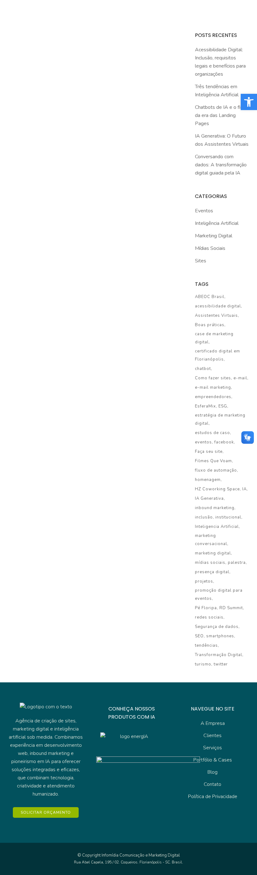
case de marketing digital (214, 338)
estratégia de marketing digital (220, 419)
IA (244, 489)
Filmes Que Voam (213, 461)
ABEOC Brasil (209, 297)
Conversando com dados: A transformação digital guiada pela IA (221, 164)
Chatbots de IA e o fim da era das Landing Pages (219, 115)
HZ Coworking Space (217, 489)
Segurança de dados (217, 627)
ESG (222, 406)
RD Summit (231, 608)
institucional (228, 517)
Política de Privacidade (212, 796)
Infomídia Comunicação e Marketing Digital (141, 855)
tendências (206, 645)
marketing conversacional (211, 540)
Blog (212, 772)
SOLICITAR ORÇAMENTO (46, 812)
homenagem (208, 480)
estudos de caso (212, 433)
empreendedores (213, 397)
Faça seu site (209, 451)
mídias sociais (210, 562)
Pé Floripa (206, 608)
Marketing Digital (213, 235)
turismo (203, 664)
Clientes (212, 735)
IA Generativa (209, 498)
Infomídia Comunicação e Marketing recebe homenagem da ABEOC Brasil (47, 178)
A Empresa (213, 723)
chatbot (203, 369)
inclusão (204, 517)
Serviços (212, 747)
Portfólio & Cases (212, 759)
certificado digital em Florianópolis (217, 355)
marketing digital (213, 553)
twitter (221, 664)
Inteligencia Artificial (217, 526)
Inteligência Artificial (217, 223)
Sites (200, 260)
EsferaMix (205, 406)
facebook (224, 442)
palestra (237, 562)
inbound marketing (214, 508)
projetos (204, 581)
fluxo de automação (216, 470)
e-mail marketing (213, 387)
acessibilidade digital (218, 306)
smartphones (220, 636)
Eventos (204, 210)
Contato (212, 784)
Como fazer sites (213, 378)
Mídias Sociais (210, 248)
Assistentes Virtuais (216, 315)
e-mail (240, 378)
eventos (203, 442)
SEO (199, 636)
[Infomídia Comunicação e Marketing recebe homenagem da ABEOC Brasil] (50, 119)
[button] (249, 102)
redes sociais (209, 617)
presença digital (212, 572)
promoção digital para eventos (219, 594)
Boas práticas (209, 325)
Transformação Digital (218, 655)
